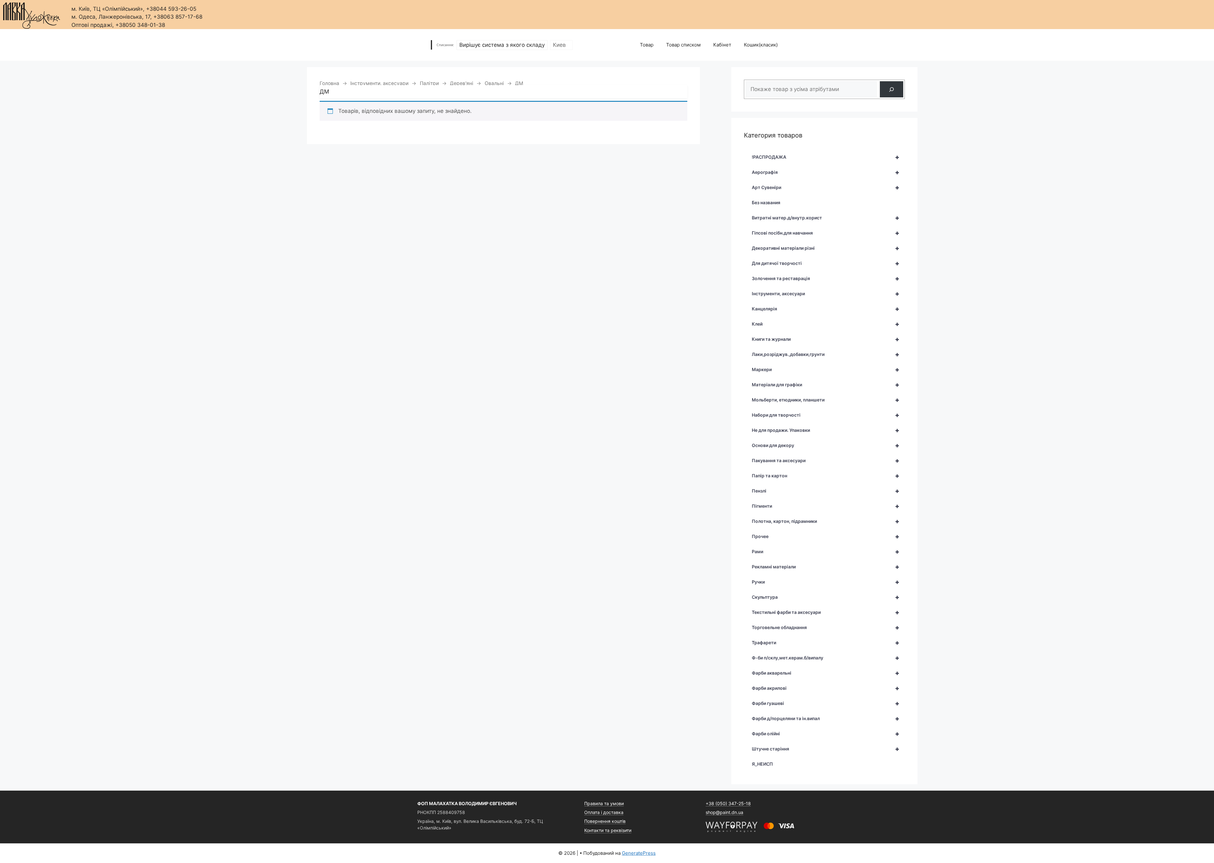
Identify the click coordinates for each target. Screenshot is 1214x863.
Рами (825, 551)
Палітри (429, 83)
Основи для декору (825, 445)
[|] (31, 14)
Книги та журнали (825, 339)
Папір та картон (825, 476)
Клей (825, 324)
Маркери (825, 369)
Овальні (494, 83)
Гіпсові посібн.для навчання (825, 233)
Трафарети (825, 642)
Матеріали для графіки (825, 385)
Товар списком (683, 45)
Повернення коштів (605, 821)
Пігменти (825, 506)
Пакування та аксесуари (825, 460)
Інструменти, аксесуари (379, 83)
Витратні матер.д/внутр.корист (825, 218)
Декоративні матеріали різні (825, 248)
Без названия (766, 202)
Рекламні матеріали (825, 567)
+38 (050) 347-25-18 (728, 803)
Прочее (825, 536)
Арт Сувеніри (825, 187)
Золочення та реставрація (825, 278)
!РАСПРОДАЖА (825, 157)
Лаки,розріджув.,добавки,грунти (825, 354)
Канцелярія (825, 309)
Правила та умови (604, 803)
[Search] (891, 89)
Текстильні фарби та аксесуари (825, 612)
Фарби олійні (825, 734)
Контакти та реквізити (607, 830)
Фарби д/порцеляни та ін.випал (825, 718)
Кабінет (722, 45)
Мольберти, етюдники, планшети (825, 400)
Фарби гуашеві (825, 703)
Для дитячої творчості (825, 263)
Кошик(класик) (761, 45)
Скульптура (825, 597)
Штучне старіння (825, 749)
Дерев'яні (461, 83)
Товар (646, 45)
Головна (329, 83)
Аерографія (825, 172)
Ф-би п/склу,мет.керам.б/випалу (825, 658)
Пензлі (825, 491)
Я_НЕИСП (762, 764)
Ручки (825, 582)
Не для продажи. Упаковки (825, 430)
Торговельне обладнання (825, 627)
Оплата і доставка (603, 812)
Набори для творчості (825, 415)
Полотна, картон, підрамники (825, 521)
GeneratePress (639, 853)
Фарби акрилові (825, 688)
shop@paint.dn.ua (724, 812)
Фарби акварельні (825, 673)
